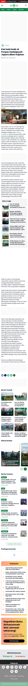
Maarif (4, 499)
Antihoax (4, 520)
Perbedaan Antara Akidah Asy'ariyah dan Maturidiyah (14, 577)
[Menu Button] (2, 5)
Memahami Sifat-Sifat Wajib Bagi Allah (15, 595)
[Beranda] (2, 45)
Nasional (4, 511)
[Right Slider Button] (26, 9)
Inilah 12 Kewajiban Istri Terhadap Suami (13, 605)
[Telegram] (8, 375)
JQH (3, 488)
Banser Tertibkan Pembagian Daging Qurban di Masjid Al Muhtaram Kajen (16, 213)
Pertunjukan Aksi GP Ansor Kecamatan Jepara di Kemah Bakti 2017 (17, 235)
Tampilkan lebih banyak (14, 544)
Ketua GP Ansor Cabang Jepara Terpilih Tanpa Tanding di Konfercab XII (17, 220)
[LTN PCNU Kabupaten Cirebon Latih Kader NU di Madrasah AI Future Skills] (24, 522)
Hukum (15, 9)
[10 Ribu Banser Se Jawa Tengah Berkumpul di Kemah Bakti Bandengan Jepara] (5, 243)
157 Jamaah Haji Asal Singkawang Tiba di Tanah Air (15, 588)
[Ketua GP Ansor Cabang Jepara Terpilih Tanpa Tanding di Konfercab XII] (5, 221)
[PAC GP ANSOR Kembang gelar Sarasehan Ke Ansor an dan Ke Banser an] (5, 206)
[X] (5, 375)
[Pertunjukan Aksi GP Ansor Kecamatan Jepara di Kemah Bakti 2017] (5, 236)
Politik (8, 9)
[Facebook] (2, 375)
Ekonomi (21, 9)
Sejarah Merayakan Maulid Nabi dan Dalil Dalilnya (14, 568)
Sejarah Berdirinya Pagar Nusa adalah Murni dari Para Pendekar (15, 600)
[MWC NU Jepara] (14, 5)
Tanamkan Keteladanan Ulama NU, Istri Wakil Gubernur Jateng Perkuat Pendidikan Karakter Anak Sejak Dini (9, 535)
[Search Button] (25, 5)
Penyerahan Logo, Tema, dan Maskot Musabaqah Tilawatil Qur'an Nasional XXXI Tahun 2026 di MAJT (9, 492)
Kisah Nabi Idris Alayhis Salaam (15, 591)
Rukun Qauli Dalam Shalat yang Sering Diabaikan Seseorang (15, 573)
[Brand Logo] (8, 656)
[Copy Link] (14, 375)
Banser (4, 477)
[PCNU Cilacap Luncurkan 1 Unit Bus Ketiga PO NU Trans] (24, 513)
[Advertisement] (14, 27)
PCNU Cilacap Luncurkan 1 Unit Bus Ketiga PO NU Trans (10, 514)
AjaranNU (4, 531)
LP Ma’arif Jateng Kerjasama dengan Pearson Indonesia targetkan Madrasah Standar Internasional (10, 503)
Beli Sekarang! (14, 641)
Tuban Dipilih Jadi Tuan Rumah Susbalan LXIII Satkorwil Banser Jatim (17, 228)
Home (3, 9)
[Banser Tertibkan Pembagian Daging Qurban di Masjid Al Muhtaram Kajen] (5, 214)
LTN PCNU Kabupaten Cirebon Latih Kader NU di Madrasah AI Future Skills (9, 524)
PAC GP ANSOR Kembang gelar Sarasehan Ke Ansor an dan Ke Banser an (17, 205)
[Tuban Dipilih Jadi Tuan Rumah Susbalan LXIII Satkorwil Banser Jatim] (5, 229)
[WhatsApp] (11, 375)
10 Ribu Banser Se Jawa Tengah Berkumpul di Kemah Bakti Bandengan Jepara (17, 242)
